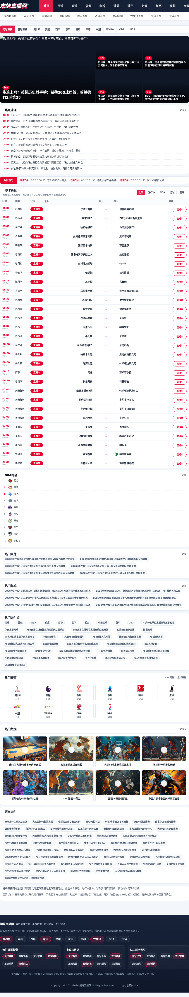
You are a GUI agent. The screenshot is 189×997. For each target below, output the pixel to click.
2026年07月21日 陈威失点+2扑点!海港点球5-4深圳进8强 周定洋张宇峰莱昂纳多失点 (48, 590)
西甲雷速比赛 (102, 871)
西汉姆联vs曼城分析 (74, 849)
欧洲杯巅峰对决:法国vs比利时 (83, 857)
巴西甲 (18, 318)
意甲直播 (64, 16)
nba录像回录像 (50, 643)
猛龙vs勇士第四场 (99, 849)
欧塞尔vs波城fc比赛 (165, 821)
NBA (132, 29)
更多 (184, 554)
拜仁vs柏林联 (93, 821)
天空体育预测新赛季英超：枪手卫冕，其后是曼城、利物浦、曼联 (41, 150)
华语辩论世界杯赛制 (80, 871)
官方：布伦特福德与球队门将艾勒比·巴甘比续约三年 (35, 144)
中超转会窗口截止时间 (69, 821)
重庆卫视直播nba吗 (115, 657)
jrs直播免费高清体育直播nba (19, 636)
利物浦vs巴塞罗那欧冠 (125, 849)
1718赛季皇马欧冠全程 (72, 864)
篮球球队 (23, 963)
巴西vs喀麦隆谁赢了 (43, 842)
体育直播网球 (11, 629)
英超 (47, 29)
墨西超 (18, 445)
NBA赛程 (169, 677)
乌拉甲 (18, 290)
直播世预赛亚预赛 (175, 864)
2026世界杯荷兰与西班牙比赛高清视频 (24, 878)
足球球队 (8, 963)
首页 (46, 6)
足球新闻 (72, 956)
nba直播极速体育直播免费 (156, 650)
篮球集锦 (87, 963)
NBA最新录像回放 (14, 657)
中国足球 (102, 622)
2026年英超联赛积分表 (80, 835)
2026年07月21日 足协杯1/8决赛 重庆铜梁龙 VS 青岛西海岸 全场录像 (39, 573)
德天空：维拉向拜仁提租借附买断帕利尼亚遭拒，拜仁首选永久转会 (43, 162)
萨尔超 (18, 209)
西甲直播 (47, 16)
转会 (87, 622)
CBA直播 (156, 16)
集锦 (102, 6)
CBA (122, 29)
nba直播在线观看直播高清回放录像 (90, 629)
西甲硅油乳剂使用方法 (61, 828)
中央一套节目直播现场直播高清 (158, 622)
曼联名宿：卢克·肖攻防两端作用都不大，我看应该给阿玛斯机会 (41, 120)
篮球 (74, 6)
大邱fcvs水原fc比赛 (167, 828)
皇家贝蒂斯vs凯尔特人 (140, 828)
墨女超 (18, 354)
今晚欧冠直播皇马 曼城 (47, 849)
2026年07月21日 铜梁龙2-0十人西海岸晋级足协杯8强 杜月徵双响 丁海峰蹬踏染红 (134, 597)
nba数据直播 (156, 636)
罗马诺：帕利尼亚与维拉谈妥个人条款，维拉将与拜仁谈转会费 (40, 126)
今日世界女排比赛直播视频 (49, 857)
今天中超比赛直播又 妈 (100, 864)
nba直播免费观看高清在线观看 (82, 643)
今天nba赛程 (49, 636)
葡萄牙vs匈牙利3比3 (94, 842)
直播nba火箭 (127, 650)
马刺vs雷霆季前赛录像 (16, 842)
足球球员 (136, 956)
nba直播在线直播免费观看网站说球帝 (45, 629)
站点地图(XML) (129, 985)
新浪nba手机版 (43, 650)
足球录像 (101, 956)
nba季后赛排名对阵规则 (146, 657)
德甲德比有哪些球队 (69, 842)
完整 (184, 475)
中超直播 (118, 16)
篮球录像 (115, 956)
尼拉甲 (18, 227)
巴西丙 (18, 300)
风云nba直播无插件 (74, 636)
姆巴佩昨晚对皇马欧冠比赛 (124, 842)
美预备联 (19, 390)
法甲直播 (100, 16)
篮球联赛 (52, 956)
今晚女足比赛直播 (40, 657)
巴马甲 (18, 218)
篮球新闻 (87, 956)
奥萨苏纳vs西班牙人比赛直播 (50, 871)
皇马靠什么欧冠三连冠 (16, 821)
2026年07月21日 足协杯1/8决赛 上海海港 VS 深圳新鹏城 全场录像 (113, 559)
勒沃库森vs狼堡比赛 (107, 835)
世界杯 (36, 29)
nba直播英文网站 (101, 636)
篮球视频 (115, 963)
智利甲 (18, 454)
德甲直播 (82, 16)
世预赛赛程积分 (12, 828)
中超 (98, 29)
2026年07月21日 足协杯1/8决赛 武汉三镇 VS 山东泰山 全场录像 (112, 573)
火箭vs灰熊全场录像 (127, 864)
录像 (88, 6)
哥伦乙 (18, 427)
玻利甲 (18, 281)
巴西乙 (18, 254)
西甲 (57, 29)
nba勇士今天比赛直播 (16, 650)
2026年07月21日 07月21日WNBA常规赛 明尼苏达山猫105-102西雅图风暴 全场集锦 (138, 604)
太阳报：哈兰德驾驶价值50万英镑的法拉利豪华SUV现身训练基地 (42, 132)
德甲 (78, 29)
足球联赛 (37, 956)
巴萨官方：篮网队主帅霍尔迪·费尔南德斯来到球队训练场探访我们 (42, 115)
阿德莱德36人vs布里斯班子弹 (47, 835)
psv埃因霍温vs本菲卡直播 (128, 871)
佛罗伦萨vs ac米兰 (35, 828)
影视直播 (147, 629)
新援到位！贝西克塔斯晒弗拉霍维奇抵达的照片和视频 (35, 156)
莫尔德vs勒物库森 (151, 849)
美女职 (18, 363)
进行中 (151, 192)
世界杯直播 (10, 16)
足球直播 (7, 29)
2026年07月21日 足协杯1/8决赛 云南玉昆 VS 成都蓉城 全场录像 (103, 566)
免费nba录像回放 (125, 629)
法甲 (88, 29)
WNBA (110, 29)
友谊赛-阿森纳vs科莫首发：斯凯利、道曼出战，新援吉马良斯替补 (42, 168)
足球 (60, 6)
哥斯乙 (18, 436)
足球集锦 (72, 963)
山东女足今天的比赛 (88, 828)
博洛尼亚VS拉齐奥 (43, 180)
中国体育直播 (105, 650)
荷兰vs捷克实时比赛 (114, 857)
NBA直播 (174, 16)
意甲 (68, 29)
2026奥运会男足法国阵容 (18, 857)
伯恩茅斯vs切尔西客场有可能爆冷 (140, 835)
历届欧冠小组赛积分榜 (16, 835)
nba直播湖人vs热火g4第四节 (19, 643)
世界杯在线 (90, 657)
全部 (141, 192)
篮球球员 (151, 956)
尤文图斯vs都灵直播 (42, 821)
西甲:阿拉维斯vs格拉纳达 (17, 871)
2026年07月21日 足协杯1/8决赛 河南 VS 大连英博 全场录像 (35, 566)
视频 (173, 6)
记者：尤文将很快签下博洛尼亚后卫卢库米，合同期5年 (36, 138)
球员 (130, 6)
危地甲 (18, 236)
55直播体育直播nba (15, 664)
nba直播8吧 (151, 643)
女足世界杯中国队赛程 (154, 842)
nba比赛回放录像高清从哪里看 (74, 650)
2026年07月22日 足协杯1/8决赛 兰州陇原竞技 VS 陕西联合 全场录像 (40, 559)
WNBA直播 (136, 16)
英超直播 (29, 16)
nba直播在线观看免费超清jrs (121, 643)
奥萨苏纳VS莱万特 (93, 180)
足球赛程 (181, 677)
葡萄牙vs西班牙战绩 (114, 828)
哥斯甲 (18, 245)
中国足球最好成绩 (152, 864)
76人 (131, 622)
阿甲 (17, 372)
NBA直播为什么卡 (67, 657)
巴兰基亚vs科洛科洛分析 (167, 857)
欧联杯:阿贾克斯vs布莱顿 (17, 849)
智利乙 (18, 263)
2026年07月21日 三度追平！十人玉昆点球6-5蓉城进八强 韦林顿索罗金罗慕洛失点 (46, 597)
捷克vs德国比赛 (142, 821)
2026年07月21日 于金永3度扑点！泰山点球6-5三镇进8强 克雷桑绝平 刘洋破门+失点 (47, 604)
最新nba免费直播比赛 (130, 636)
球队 (116, 6)
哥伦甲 (18, 272)
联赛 (158, 6)
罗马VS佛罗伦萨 (142, 180)
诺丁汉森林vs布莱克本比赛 (41, 864)
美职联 (18, 463)
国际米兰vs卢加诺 (14, 864)
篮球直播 (22, 29)
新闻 (144, 6)
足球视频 (101, 963)
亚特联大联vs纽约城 (140, 857)
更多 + (183, 110)
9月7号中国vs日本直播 (116, 821)
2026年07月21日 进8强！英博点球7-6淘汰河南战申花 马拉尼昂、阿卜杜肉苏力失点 (138, 590)
